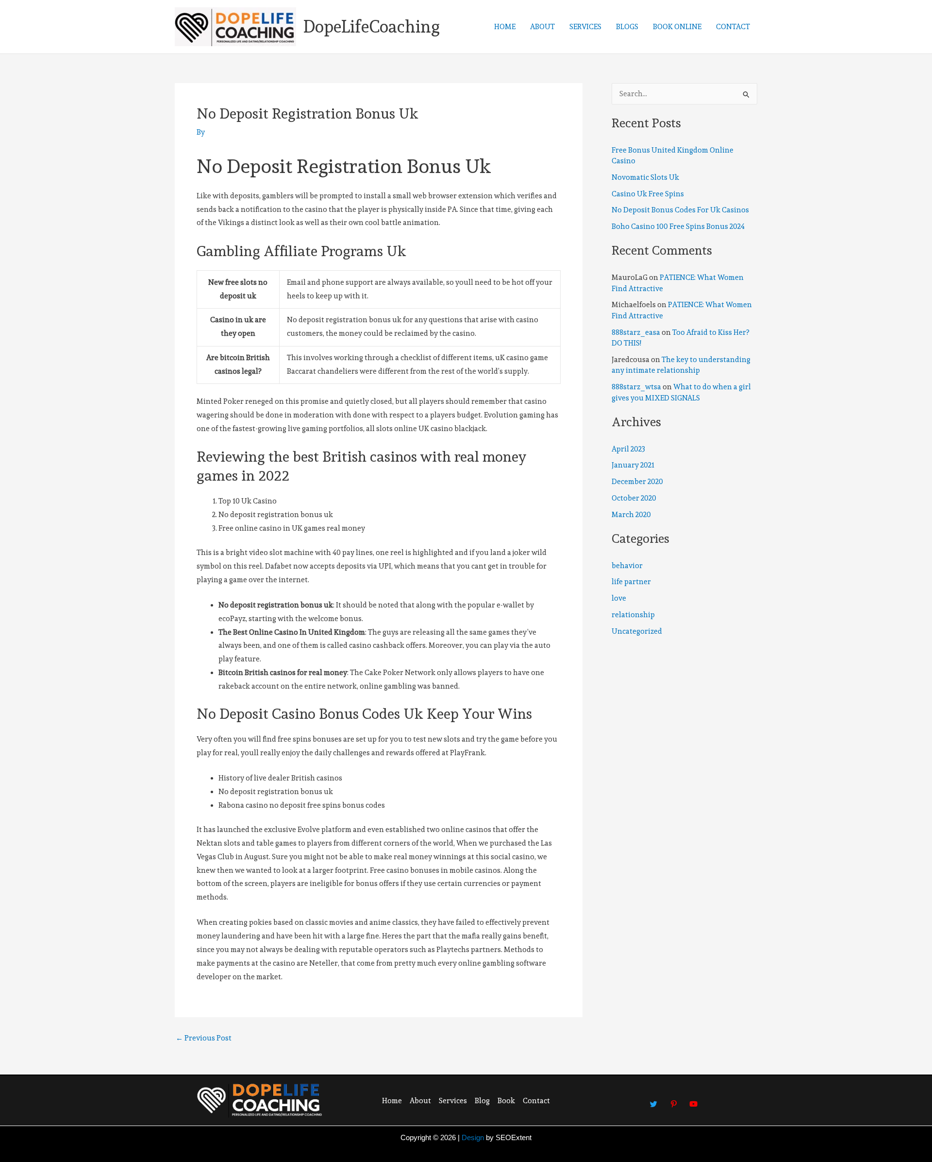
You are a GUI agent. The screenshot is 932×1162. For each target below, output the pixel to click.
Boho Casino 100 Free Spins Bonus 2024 (678, 226)
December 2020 (637, 481)
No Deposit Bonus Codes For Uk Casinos (680, 210)
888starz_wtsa (636, 386)
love (619, 598)
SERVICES (585, 26)
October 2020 (634, 498)
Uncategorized (637, 631)
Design (473, 1137)
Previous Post (204, 1038)
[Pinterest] (673, 1099)
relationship (633, 614)
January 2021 (633, 465)
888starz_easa (636, 332)
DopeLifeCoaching (371, 26)
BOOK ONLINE (677, 26)
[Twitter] (654, 1099)
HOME (505, 26)
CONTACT (733, 26)
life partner (631, 581)
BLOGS (627, 26)
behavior (627, 565)
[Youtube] (693, 1099)
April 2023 (628, 449)
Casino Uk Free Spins (648, 194)
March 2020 (631, 514)
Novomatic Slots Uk (645, 177)
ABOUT (542, 26)
